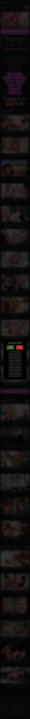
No (20, 347)
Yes (10, 347)
